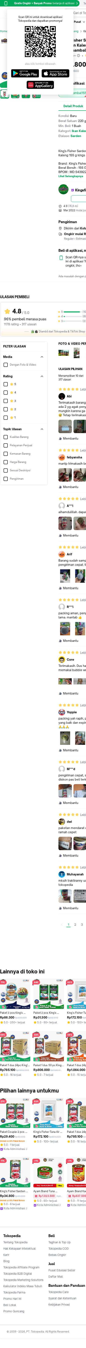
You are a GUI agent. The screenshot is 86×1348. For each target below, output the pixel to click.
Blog (6, 1261)
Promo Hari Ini (12, 1298)
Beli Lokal (9, 1305)
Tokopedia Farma (14, 1292)
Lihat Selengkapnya (70, 176)
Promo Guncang (13, 1311)
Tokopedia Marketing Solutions (23, 1280)
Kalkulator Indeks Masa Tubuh (22, 1286)
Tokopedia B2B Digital (17, 1273)
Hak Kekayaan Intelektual (19, 1248)
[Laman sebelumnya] (61, 924)
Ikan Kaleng (71, 31)
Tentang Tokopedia (15, 1242)
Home (4, 31)
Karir (6, 1254)
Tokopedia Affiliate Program (21, 1267)
